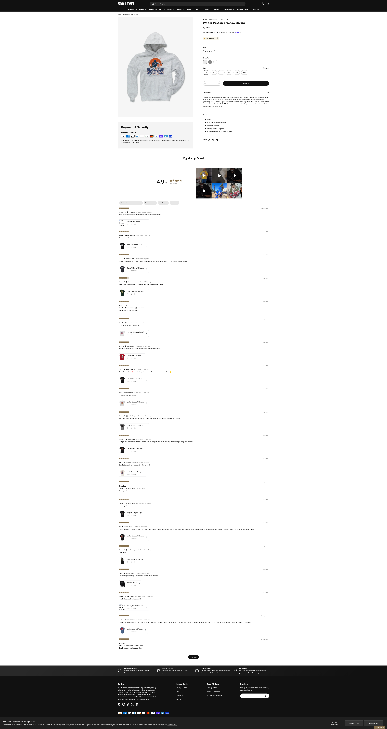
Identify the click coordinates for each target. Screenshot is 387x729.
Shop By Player (242, 9)
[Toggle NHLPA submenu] (184, 9)
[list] (155, 67)
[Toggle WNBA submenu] (174, 9)
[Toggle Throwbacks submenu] (234, 9)
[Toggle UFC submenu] (200, 9)
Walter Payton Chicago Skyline (130, 14)
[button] (268, 4)
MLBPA (151, 9)
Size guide (266, 68)
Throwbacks (228, 9)
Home (119, 14)
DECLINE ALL (373, 723)
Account (178, 699)
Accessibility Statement (215, 695)
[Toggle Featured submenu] (136, 9)
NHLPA (179, 9)
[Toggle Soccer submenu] (220, 9)
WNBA (169, 9)
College (206, 9)
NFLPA (141, 9)
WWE (189, 9)
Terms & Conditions (213, 692)
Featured (131, 9)
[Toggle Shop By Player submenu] (249, 9)
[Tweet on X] (209, 140)
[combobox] (198, 4)
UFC (197, 9)
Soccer (216, 9)
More (254, 9)
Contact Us (179, 695)
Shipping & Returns (182, 688)
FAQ (177, 692)
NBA (161, 9)
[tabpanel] (193, 431)
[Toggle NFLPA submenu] (146, 9)
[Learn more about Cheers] (211, 38)
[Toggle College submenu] (210, 9)
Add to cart (245, 83)
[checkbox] (174, 203)
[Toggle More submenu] (258, 9)
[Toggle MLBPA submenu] (156, 9)
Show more (193, 657)
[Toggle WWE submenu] (192, 9)
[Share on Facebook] (213, 140)
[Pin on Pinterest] (217, 140)
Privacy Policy (172, 725)
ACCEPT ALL (354, 723)
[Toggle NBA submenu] (164, 9)
